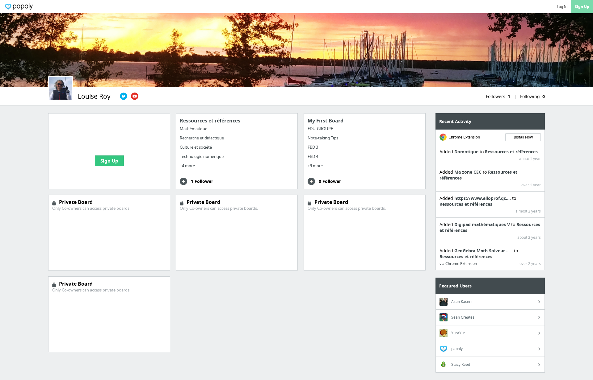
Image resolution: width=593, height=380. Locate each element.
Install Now (523, 137)
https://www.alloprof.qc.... (483, 198)
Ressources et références (511, 152)
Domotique (467, 152)
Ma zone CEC (468, 172)
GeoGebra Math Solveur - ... (484, 251)
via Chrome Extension (458, 263)
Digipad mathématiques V (482, 224)
